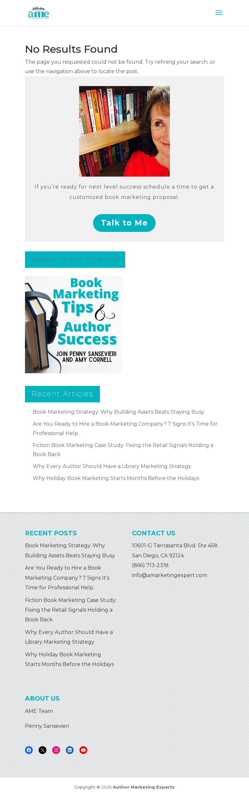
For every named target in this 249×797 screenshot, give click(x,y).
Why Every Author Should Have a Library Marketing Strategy (112, 466)
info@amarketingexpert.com (169, 575)
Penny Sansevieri (47, 726)
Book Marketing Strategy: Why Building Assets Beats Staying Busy (118, 412)
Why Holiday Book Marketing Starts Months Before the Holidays (116, 478)
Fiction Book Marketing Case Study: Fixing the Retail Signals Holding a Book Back (71, 610)
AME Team (39, 711)
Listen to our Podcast (75, 259)
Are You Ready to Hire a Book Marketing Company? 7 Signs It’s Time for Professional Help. (67, 578)
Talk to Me (124, 222)
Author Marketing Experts (144, 787)
